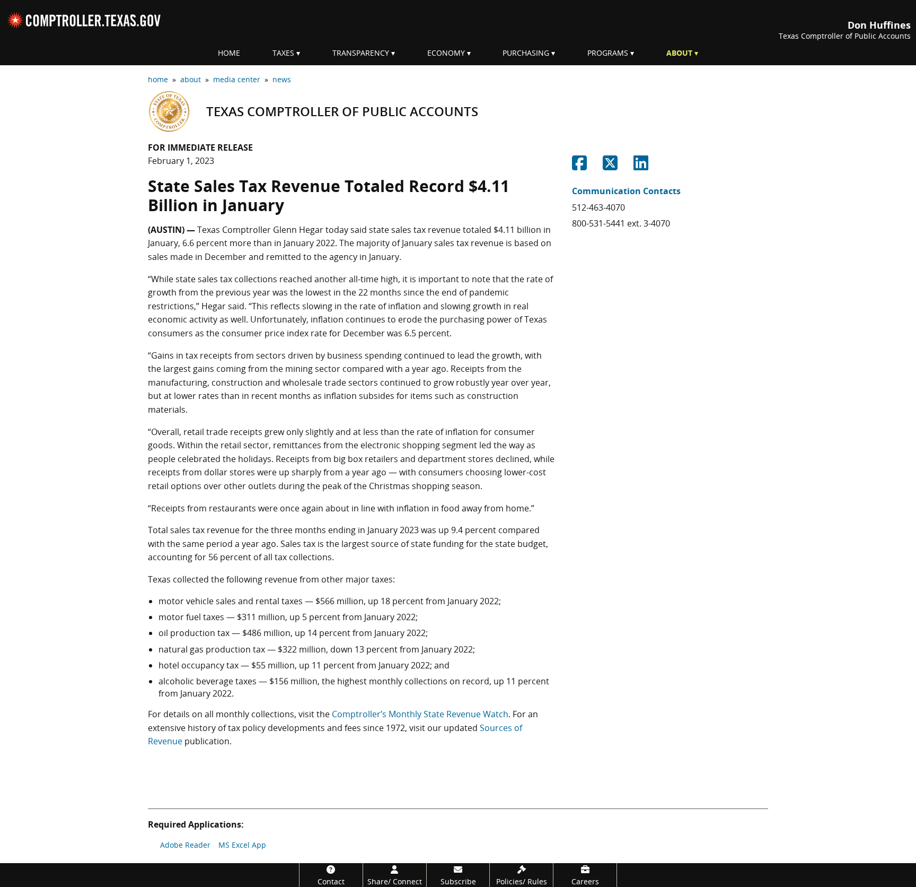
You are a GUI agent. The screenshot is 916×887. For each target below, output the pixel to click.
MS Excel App (242, 845)
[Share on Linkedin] (640, 166)
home (158, 79)
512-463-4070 (598, 207)
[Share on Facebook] (579, 166)
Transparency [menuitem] (360, 53)
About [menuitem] (679, 53)
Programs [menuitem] (607, 53)
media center (236, 79)
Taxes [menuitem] (283, 53)
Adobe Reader (185, 845)
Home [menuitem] (229, 53)
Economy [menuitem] (446, 53)
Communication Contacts (626, 191)
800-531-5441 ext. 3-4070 (621, 223)
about (190, 79)
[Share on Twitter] (610, 166)
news (281, 79)
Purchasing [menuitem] (526, 53)
